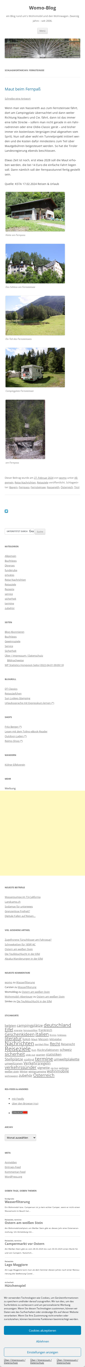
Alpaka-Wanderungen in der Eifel (24, 958)
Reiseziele (42, 482)
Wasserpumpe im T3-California (23, 897)
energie (18, 1030)
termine (9, 603)
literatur (13, 1038)
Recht (55, 1043)
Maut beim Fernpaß (23, 89)
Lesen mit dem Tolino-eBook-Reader (26, 731)
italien (42, 1034)
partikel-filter (42, 1044)
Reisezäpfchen (13, 693)
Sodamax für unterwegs (19, 906)
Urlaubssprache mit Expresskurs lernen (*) (29, 703)
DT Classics (11, 689)
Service (9, 646)
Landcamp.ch (13, 901)
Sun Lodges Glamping (17, 698)
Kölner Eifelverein (15, 764)
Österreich (67, 487)
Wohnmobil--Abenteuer (19, 996)
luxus (26, 1039)
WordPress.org (13, 1176)
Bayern (13, 487)
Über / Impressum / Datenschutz (14, 1361)
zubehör (10, 608)
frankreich (45, 1030)
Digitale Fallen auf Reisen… (20, 916)
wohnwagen (11, 1076)
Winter (24, 1071)
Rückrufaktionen (48, 1050)
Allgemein (10, 556)
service (9, 594)
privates (9, 575)
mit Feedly (18, 1098)
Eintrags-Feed (13, 1167)
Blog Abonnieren (14, 632)
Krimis (53, 1034)
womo (63, 478)
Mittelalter (55, 1039)
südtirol (29, 1059)
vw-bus (54, 1067)
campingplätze (30, 1025)
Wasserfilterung (25, 982)
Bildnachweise (15, 660)
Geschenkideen (20, 1034)
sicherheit (10, 598)
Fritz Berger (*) (13, 726)
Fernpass (24, 487)
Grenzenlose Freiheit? (17, 911)
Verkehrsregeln (37, 1063)
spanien (40, 1054)
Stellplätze (14, 1059)
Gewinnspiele (12, 641)
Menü (42, 30)
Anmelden (11, 1162)
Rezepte (9, 589)
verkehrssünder (21, 1067)
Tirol (76, 487)
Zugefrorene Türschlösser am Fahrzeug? (28, 939)
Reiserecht (68, 1044)
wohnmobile (58, 1070)
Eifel (9, 1029)
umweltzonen (14, 1063)
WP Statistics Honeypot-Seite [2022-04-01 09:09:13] (34, 665)
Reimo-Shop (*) (14, 741)
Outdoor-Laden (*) (16, 736)
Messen (43, 1039)
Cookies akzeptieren (42, 1330)
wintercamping (37, 1071)
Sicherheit (10, 651)
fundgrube (11, 570)
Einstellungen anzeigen (42, 1352)
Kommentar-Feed (15, 1172)
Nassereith (53, 487)
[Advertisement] (42, 833)
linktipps (61, 1035)
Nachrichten (19, 1043)
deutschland (57, 1025)
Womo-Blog (42, 8)
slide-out (30, 1054)
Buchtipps (11, 560)
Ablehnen (42, 1341)
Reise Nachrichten (25, 482)
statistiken (53, 1054)
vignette (43, 1067)
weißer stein (12, 1071)
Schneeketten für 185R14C (20, 944)
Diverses (10, 565)
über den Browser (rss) (25, 1103)
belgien (10, 1025)
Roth (33, 1050)
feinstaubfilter (30, 1030)
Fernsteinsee (38, 487)
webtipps (64, 1068)
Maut (34, 1039)
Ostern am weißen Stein (19, 949)
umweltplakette (66, 1059)
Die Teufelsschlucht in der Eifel (22, 954)
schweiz (66, 1049)
